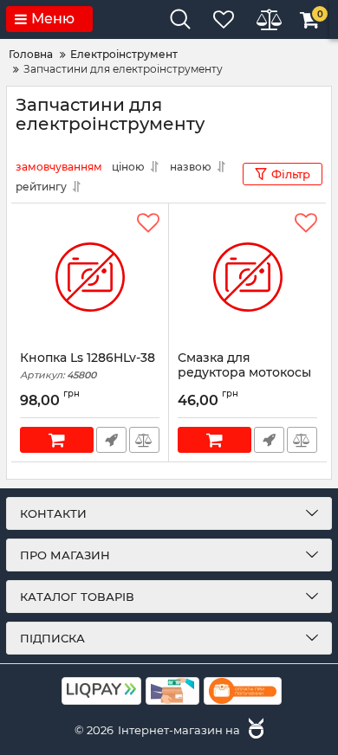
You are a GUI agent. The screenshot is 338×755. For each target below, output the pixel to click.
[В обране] (148, 223)
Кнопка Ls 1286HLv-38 (87, 366)
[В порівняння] (144, 440)
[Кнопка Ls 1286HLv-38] (89, 277)
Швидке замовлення (111, 440)
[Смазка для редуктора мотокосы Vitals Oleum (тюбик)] (247, 277)
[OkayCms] (253, 730)
